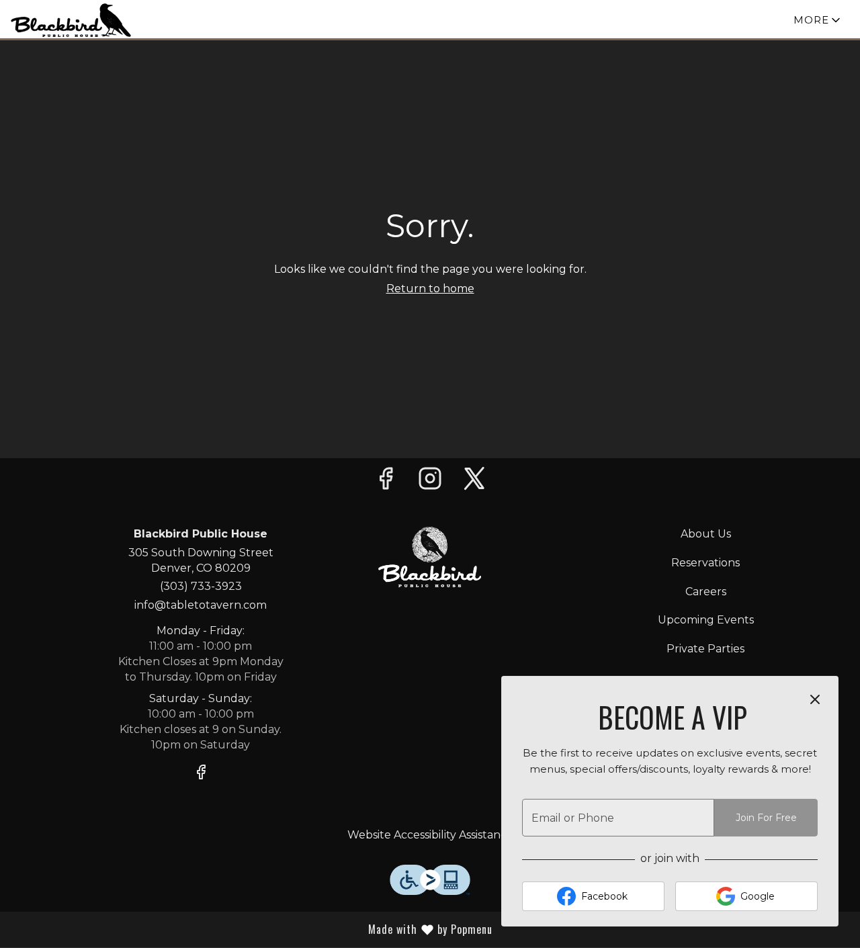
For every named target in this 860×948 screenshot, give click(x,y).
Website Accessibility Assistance (430, 834)
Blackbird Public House (429, 557)
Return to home (430, 288)
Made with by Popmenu (294, 928)
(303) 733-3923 (201, 586)
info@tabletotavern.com (200, 605)
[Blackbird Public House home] (71, 20)
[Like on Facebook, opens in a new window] (386, 482)
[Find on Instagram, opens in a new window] (430, 482)
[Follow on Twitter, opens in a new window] (474, 482)
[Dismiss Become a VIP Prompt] (815, 699)
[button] (818, 20)
